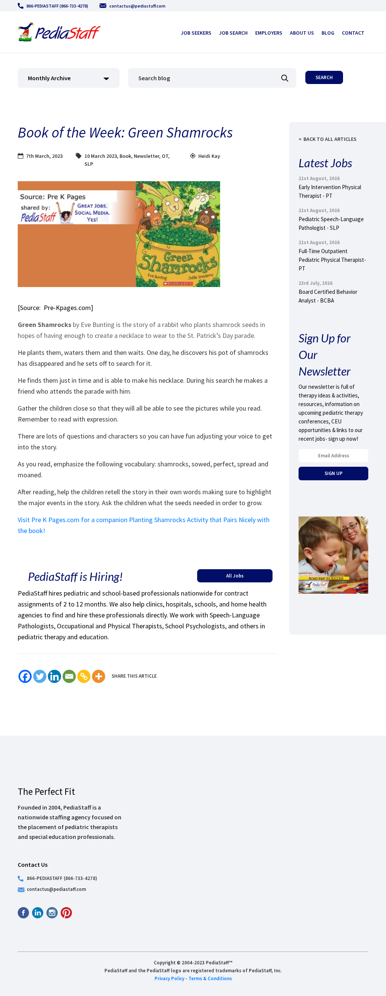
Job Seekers (196, 32)
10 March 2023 (100, 156)
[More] (98, 676)
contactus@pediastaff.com (137, 6)
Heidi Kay (209, 156)
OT (165, 156)
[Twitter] (39, 676)
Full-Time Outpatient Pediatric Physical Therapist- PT (332, 259)
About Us (302, 32)
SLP (88, 163)
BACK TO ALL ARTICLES (330, 139)
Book (125, 156)
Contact (353, 32)
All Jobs (235, 576)
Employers (268, 32)
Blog (328, 32)
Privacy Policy (169, 978)
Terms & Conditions (210, 978)
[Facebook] (25, 676)
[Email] (69, 676)
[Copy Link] (83, 676)
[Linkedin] (54, 676)
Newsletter (146, 156)
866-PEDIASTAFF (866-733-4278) (57, 6)
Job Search (233, 32)
